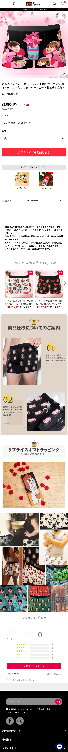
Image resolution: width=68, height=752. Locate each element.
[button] (3, 289)
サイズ (5, 115)
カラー (5, 131)
